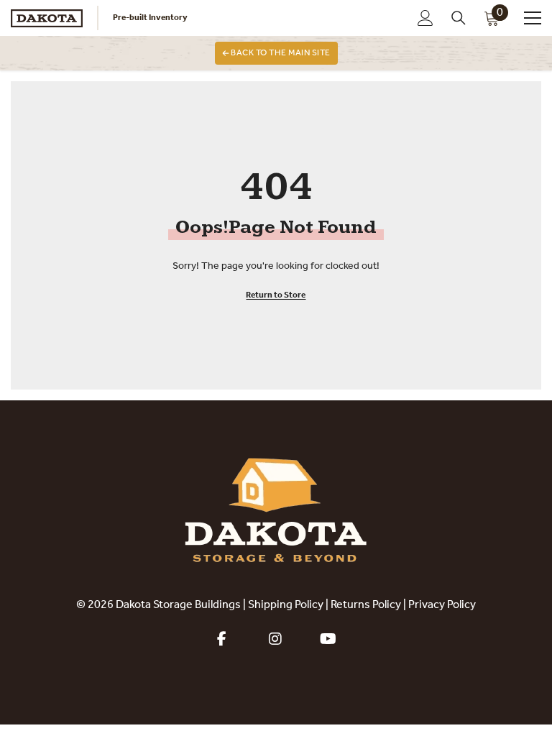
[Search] (458, 18)
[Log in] (425, 18)
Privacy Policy (442, 605)
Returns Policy (366, 605)
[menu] (532, 18)
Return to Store (275, 295)
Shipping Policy (285, 605)
